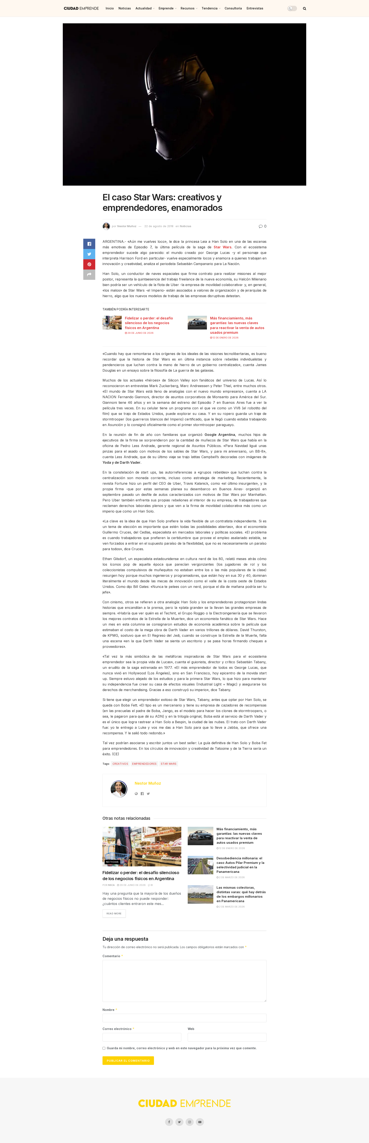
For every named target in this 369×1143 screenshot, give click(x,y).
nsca (111, 885)
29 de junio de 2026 (140, 332)
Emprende (166, 8)
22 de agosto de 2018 (158, 226)
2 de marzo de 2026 (231, 877)
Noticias (125, 8)
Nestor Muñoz (126, 226)
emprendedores (144, 763)
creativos (120, 763)
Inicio (110, 8)
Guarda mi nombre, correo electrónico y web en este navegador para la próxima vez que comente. (182, 1048)
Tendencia (210, 8)
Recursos (188, 8)
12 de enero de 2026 (225, 337)
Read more (114, 913)
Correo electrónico (118, 1029)
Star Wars (223, 247)
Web (191, 1029)
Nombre (109, 1010)
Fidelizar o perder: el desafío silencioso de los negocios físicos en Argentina (149, 323)
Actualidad (144, 8)
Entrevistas (255, 8)
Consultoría (233, 8)
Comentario (112, 956)
